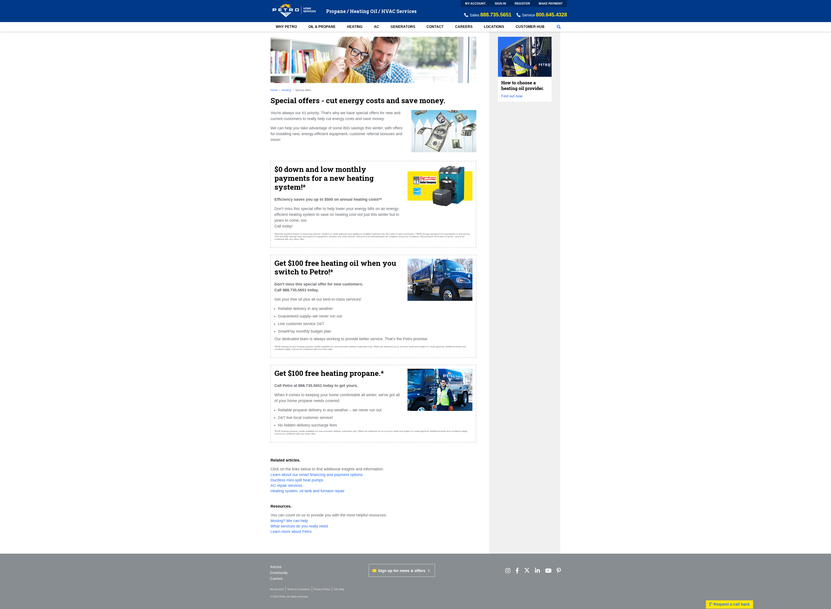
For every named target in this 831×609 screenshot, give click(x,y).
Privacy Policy (322, 589)
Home (274, 90)
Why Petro (286, 27)
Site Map (339, 589)
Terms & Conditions (298, 589)
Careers (464, 27)
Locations (494, 27)
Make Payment (551, 3)
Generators (403, 27)
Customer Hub (530, 27)
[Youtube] (548, 570)
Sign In (500, 3)
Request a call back (731, 604)
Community (279, 573)
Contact (435, 27)
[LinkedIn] (537, 570)
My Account (276, 589)
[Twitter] (527, 570)
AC (376, 27)
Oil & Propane (322, 27)
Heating (354, 27)
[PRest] (507, 570)
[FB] (517, 570)
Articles (276, 567)
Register (522, 3)
